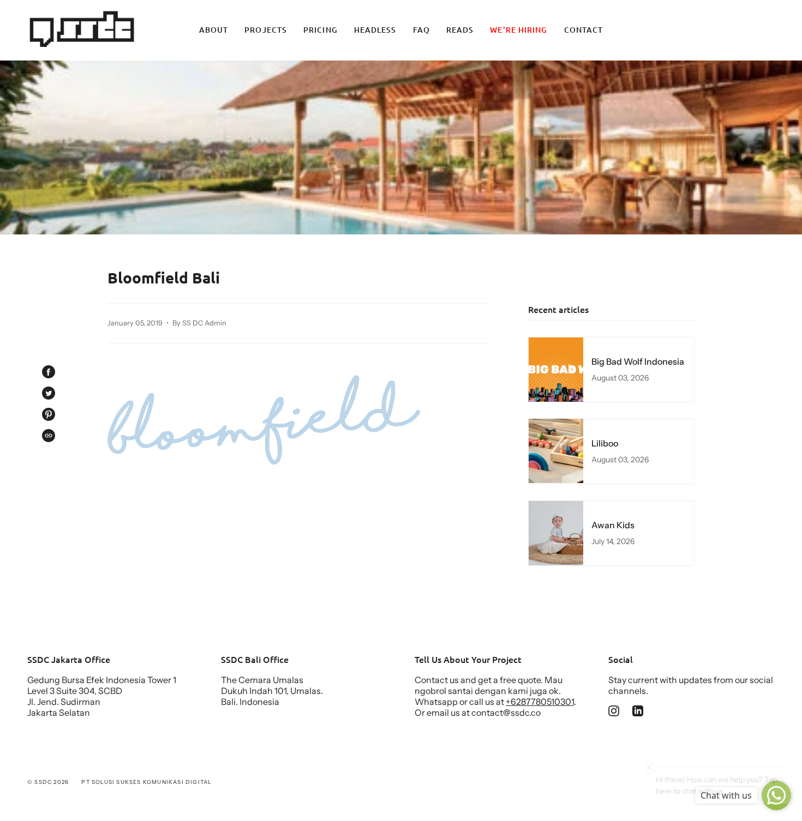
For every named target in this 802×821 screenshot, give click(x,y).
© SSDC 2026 (48, 782)
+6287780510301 (540, 701)
